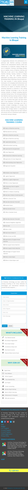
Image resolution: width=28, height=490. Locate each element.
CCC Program (5, 428)
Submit (4, 326)
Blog (2, 424)
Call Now (15, 470)
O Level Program (6, 430)
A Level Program (6, 432)
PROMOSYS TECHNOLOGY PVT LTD (16, 488)
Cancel (10, 326)
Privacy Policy (5, 436)
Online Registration (6, 434)
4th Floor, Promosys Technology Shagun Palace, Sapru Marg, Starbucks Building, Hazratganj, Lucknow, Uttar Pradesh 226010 (15, 454)
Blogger (3, 426)
